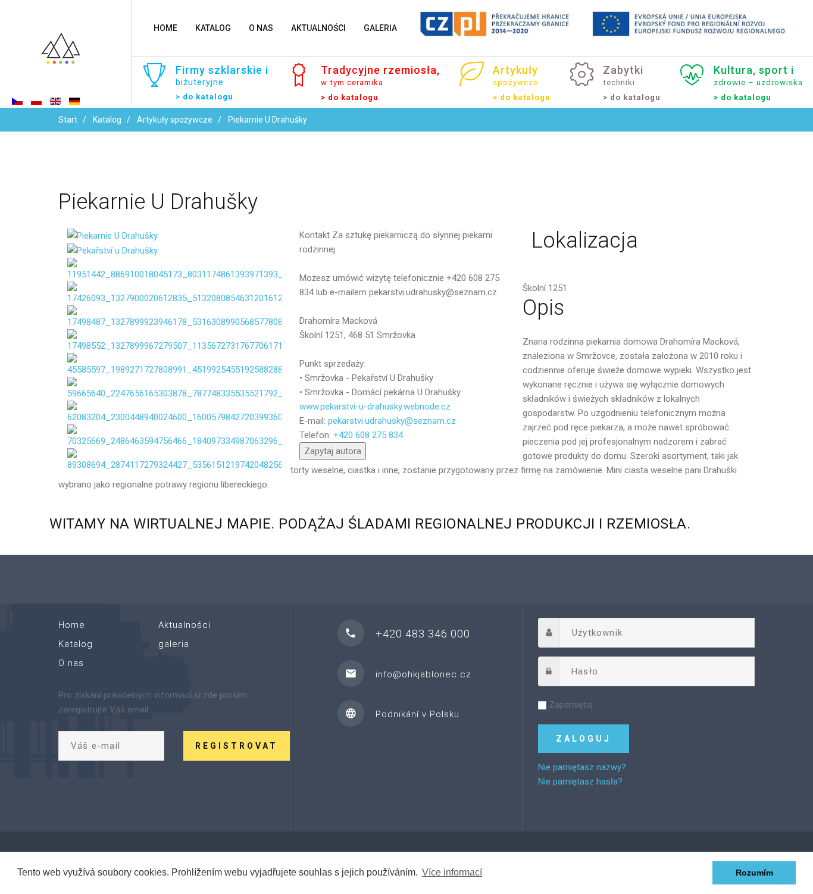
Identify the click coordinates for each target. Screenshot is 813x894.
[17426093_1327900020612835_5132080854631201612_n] (174, 292)
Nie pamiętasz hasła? (580, 781)
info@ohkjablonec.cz (423, 674)
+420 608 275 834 (368, 435)
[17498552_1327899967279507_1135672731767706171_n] (174, 340)
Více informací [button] (452, 872)
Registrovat (236, 746)
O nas (261, 28)
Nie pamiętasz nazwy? (582, 767)
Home (165, 28)
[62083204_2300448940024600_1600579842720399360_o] (174, 412)
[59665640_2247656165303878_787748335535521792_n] (174, 388)
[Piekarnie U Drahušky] (112, 235)
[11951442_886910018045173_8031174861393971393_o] (174, 269)
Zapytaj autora (332, 451)
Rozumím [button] (754, 872)
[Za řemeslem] (65, 53)
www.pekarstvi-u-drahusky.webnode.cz (375, 406)
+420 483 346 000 (423, 633)
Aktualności (318, 28)
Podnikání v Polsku (417, 714)
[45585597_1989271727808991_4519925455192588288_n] (174, 364)
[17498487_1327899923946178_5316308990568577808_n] (174, 316)
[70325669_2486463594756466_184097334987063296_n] (174, 435)
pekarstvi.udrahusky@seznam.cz (392, 420)
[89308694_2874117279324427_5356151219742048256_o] (174, 459)
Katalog (213, 28)
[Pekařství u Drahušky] (112, 250)
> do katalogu (204, 96)
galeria (380, 28)
